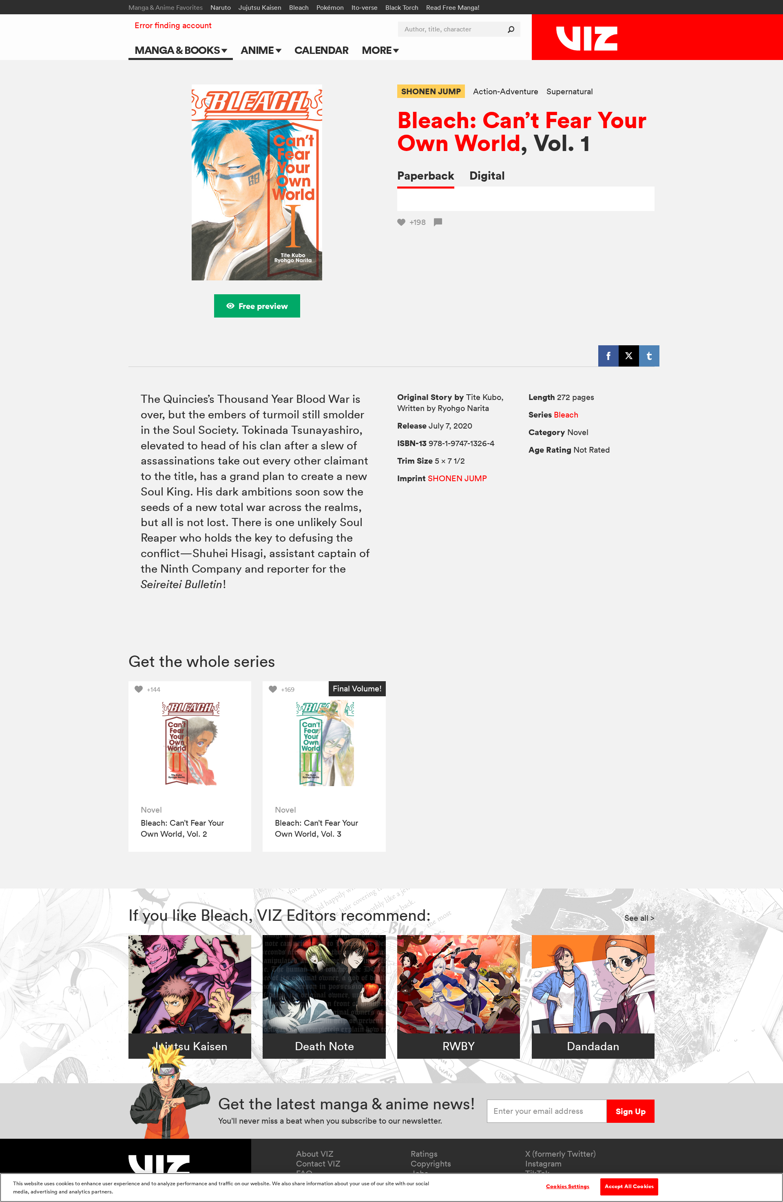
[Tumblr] (649, 356)
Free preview (263, 305)
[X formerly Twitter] (629, 356)
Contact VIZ (318, 1164)
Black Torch (401, 7)
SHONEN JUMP (431, 91)
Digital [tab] (487, 175)
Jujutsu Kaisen (260, 7)
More (377, 50)
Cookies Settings (567, 1186)
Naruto (220, 7)
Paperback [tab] (425, 175)
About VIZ (315, 1154)
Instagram (543, 1164)
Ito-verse (365, 7)
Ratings (424, 1154)
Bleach (299, 7)
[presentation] (189, 742)
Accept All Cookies (629, 1186)
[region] (391, 1187)
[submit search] (512, 29)
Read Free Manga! (453, 7)
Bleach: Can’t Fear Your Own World (522, 131)
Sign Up (631, 1111)
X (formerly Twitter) (560, 1154)
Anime (258, 50)
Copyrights (431, 1164)
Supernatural (569, 91)
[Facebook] (608, 356)
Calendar (321, 50)
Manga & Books (178, 50)
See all (639, 918)
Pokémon (330, 7)
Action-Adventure (505, 91)
